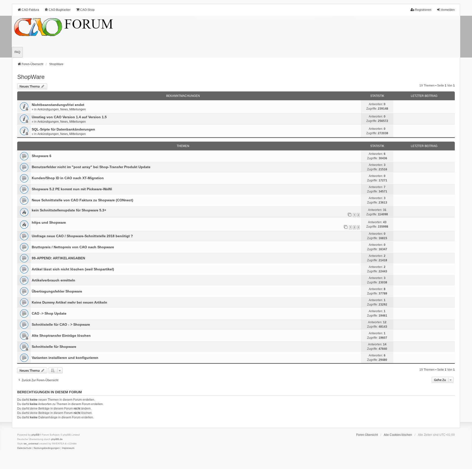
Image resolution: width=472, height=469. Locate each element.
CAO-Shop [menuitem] (87, 10)
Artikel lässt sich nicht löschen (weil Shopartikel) (73, 269)
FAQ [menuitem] (17, 52)
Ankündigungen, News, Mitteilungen (61, 109)
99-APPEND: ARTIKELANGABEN (58, 258)
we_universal (31, 443)
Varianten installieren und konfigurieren (65, 358)
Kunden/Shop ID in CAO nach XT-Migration (68, 178)
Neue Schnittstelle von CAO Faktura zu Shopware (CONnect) (82, 200)
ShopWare (30, 76)
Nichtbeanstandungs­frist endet (58, 105)
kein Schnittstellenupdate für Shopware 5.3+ (69, 210)
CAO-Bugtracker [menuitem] (60, 10)
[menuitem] (24, 448)
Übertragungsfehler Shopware (57, 291)
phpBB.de (57, 439)
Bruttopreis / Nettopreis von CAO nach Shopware (73, 247)
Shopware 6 (41, 156)
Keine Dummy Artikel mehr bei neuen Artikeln (69, 302)
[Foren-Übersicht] (236, 36)
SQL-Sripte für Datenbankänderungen (63, 129)
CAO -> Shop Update (49, 313)
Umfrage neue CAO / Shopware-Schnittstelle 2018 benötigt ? (82, 236)
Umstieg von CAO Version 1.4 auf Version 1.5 (69, 117)
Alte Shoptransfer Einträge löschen (61, 335)
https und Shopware (49, 222)
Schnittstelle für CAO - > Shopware (61, 324)
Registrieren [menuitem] (423, 10)
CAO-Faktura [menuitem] (30, 10)
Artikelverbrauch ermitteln (53, 280)
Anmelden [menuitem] (448, 10)
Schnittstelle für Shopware (54, 347)
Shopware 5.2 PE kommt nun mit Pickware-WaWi (72, 189)
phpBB (35, 434)
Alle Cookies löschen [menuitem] (398, 435)
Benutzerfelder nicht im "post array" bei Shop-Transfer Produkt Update (91, 167)
